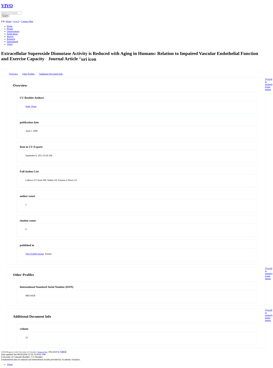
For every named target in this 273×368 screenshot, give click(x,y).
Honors (10, 36)
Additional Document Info (51, 74)
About (10, 44)
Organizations (13, 31)
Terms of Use (42, 352)
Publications (12, 34)
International (12, 41)
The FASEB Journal (34, 254)
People (10, 29)
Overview (13, 74)
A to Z (16, 21)
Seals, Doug (30, 106)
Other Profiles (28, 74)
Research (11, 39)
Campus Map (27, 21)
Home (8, 21)
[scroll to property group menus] (269, 89)
